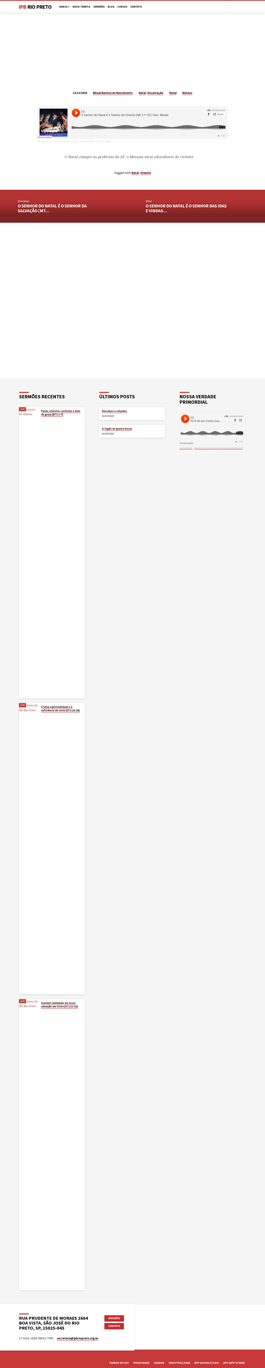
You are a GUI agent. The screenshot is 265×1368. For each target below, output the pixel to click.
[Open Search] (223, 7)
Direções (114, 1318)
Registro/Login (179, 1363)
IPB (35, 6)
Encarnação (155, 93)
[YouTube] (235, 6)
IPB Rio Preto (43, 141)
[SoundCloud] (244, 6)
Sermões (99, 6)
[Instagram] (240, 6)
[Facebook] (231, 6)
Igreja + (64, 6)
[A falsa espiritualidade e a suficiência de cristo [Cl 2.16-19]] (28, 848)
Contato (136, 6)
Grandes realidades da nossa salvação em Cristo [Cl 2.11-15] (59, 1004)
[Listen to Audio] (45, 419)
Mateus (187, 93)
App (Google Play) (206, 1363)
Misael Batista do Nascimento (113, 93)
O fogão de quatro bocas (117, 428)
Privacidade (141, 1363)
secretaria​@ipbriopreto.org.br (77, 1338)
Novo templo (81, 6)
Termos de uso (119, 1363)
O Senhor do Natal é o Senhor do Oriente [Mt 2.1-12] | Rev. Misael (81, 141)
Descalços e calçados (114, 411)
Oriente (145, 173)
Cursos (122, 6)
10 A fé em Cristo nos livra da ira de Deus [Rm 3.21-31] (218, 447)
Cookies (159, 1363)
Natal (142, 93)
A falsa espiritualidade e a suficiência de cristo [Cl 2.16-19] (60, 708)
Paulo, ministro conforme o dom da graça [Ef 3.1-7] (60, 412)
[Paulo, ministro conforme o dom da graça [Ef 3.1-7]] (28, 552)
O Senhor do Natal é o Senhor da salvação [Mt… (52, 208)
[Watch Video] (42, 419)
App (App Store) (234, 1363)
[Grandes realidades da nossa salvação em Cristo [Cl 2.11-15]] (28, 1144)
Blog (111, 6)
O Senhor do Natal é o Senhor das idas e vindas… (186, 208)
